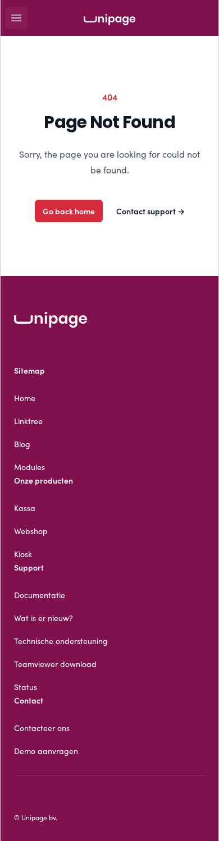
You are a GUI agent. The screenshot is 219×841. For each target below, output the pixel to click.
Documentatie (39, 594)
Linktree (28, 420)
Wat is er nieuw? (43, 617)
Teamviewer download (55, 663)
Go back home (69, 211)
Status (25, 686)
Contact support (150, 211)
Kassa (24, 507)
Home (24, 397)
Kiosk (23, 553)
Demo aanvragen (46, 750)
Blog (22, 443)
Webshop (31, 530)
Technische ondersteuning (61, 640)
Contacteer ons (42, 727)
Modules (29, 466)
